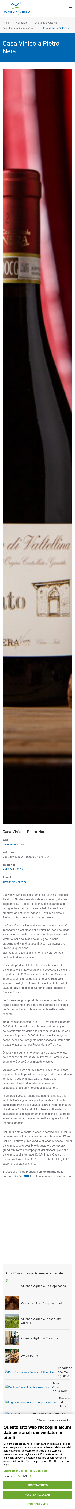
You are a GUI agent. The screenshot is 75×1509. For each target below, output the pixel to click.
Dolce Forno (29, 1356)
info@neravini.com (14, 882)
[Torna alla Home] (17, 8)
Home (6, 22)
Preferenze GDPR (37, 1503)
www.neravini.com (14, 844)
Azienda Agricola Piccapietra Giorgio (41, 1321)
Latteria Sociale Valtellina (47, 1414)
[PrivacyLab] (24, 1476)
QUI (26, 1176)
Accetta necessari (38, 1494)
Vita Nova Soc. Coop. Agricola (42, 1303)
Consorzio (22, 22)
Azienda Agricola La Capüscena (43, 1286)
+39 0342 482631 (13, 869)
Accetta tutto (37, 1485)
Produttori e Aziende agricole (19, 27)
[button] (70, 8)
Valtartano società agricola (65, 1372)
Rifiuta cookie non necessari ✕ (54, 1420)
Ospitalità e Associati (46, 22)
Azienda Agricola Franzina (39, 1338)
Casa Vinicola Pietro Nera (56, 27)
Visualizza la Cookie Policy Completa (25, 1470)
